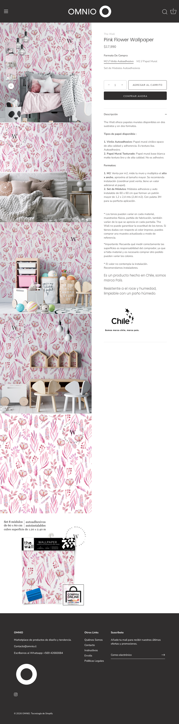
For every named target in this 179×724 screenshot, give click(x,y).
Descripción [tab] (111, 114)
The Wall (109, 34)
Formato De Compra (116, 55)
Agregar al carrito (147, 85)
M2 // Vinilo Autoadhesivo (119, 61)
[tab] (135, 231)
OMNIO (26, 713)
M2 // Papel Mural (147, 61)
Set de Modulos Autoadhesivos (122, 68)
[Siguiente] (11, 86)
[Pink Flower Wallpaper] (10, 48)
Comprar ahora (135, 96)
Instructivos (91, 650)
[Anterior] (11, 37)
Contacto (89, 645)
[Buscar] (165, 12)
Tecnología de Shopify (42, 713)
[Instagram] (15, 694)
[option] (11, 48)
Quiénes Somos (93, 640)
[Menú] (6, 11)
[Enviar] (163, 655)
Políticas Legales (94, 661)
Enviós (88, 655)
